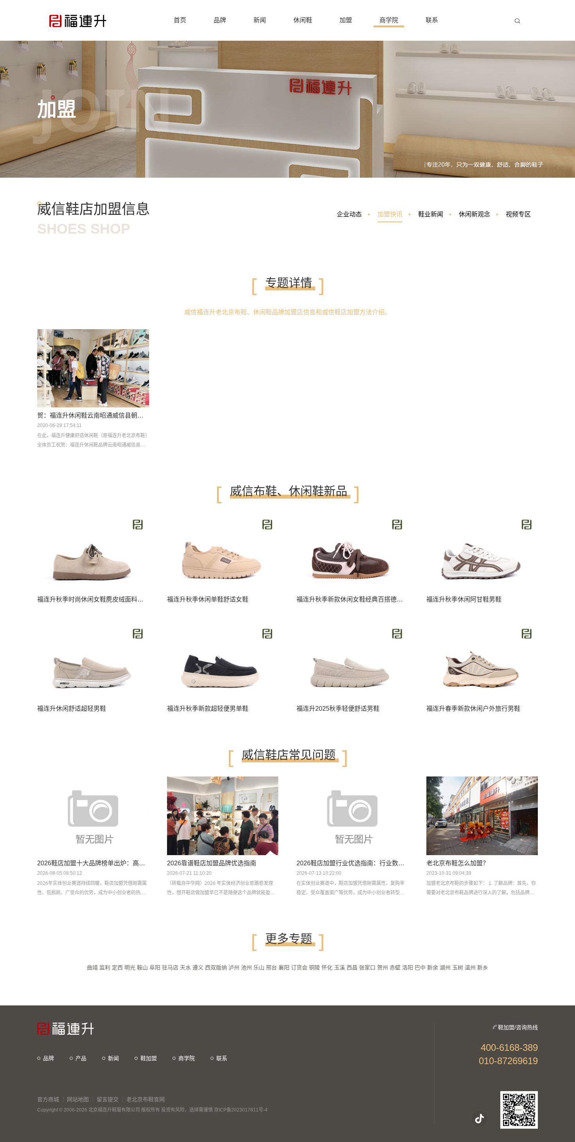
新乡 (482, 967)
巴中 (420, 967)
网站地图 (78, 1099)
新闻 (113, 1058)
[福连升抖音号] (479, 1118)
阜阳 (154, 967)
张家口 (367, 967)
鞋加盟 (148, 1058)
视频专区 (518, 214)
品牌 (48, 1058)
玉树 (457, 967)
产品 (80, 1058)
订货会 (299, 967)
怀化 (327, 967)
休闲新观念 (474, 214)
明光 (129, 967)
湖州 (445, 967)
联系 (221, 1058)
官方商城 (48, 1099)
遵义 (197, 967)
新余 (432, 967)
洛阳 (407, 967)
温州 (470, 967)
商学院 (186, 1058)
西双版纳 (216, 967)
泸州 (233, 967)
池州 (246, 967)
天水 (185, 967)
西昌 (352, 967)
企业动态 (349, 214)
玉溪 (339, 967)
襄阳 (284, 967)
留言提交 (108, 1099)
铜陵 (314, 967)
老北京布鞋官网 (145, 1099)
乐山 (258, 967)
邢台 (271, 967)
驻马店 (170, 967)
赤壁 (395, 967)
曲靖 (92, 967)
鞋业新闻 (430, 214)
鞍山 (142, 967)
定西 (117, 967)
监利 (104, 967)
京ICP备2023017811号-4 (241, 1110)
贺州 (382, 967)
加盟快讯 (389, 214)
